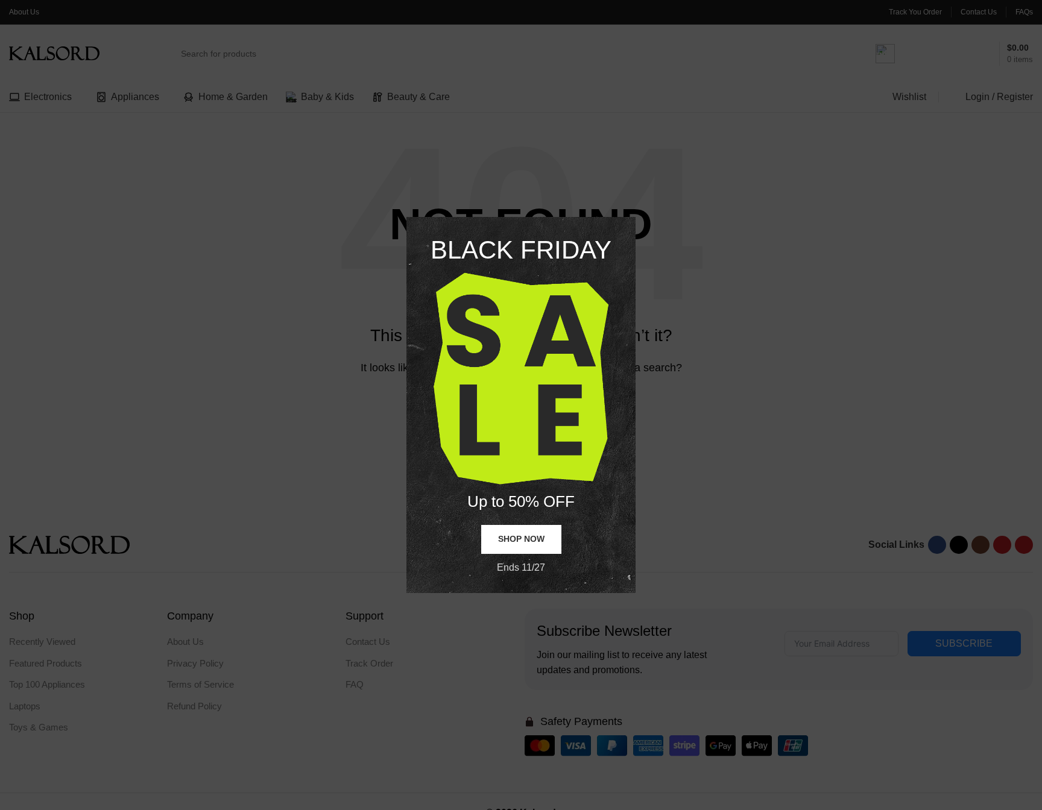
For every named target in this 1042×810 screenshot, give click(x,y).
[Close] (629, 202)
